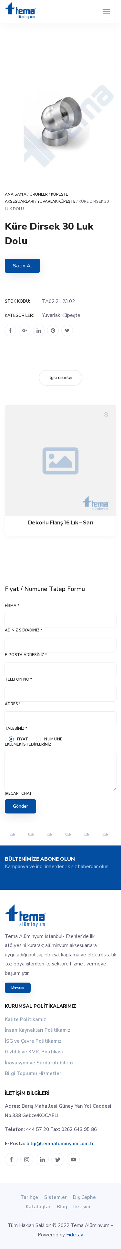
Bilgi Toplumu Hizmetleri (34, 1073)
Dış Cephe (84, 1197)
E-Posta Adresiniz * (26, 654)
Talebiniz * (16, 728)
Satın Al (22, 266)
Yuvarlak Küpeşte (56, 201)
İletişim (81, 1206)
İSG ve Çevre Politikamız (33, 1041)
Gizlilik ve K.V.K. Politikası (34, 1052)
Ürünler (39, 194)
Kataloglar (38, 1206)
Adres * (13, 703)
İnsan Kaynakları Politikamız (37, 1030)
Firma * (12, 605)
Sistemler (55, 1197)
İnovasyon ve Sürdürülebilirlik (39, 1063)
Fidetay (74, 1235)
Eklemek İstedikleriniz (28, 744)
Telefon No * (18, 679)
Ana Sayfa (15, 194)
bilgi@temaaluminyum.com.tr (60, 1143)
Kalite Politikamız (25, 1019)
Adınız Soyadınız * (23, 630)
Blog (62, 1206)
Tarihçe (29, 1197)
